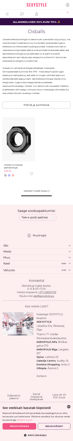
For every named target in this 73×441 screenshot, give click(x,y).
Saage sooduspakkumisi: (37, 211)
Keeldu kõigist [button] (54, 426)
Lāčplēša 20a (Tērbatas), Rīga (50, 327)
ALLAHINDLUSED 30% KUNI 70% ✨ (36, 22)
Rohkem (41, 376)
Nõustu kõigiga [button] (19, 426)
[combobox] (68, 406)
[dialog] (36, 421)
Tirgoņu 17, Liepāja (47, 334)
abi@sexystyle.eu (44, 296)
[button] (36, 435)
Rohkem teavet (24, 419)
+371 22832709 (47, 292)
